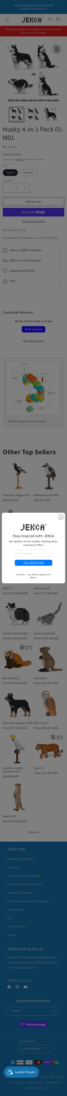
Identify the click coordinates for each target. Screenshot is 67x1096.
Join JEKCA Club (33, 563)
